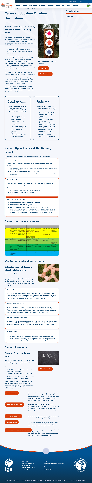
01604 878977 (48, 469)
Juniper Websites (37, 480)
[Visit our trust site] (89, 5)
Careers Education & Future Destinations (28, 8)
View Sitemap (47, 480)
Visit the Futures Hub (45, 369)
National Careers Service (13, 416)
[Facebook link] (84, 1)
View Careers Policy (45, 74)
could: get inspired (12, 422)
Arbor (80, 1)
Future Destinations (12, 393)
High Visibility (71, 480)
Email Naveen (43, 68)
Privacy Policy (81, 480)
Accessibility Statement (59, 480)
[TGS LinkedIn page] (87, 1)
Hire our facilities (72, 1)
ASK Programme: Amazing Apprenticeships (18, 430)
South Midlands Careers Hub (14, 404)
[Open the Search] (90, 1)
